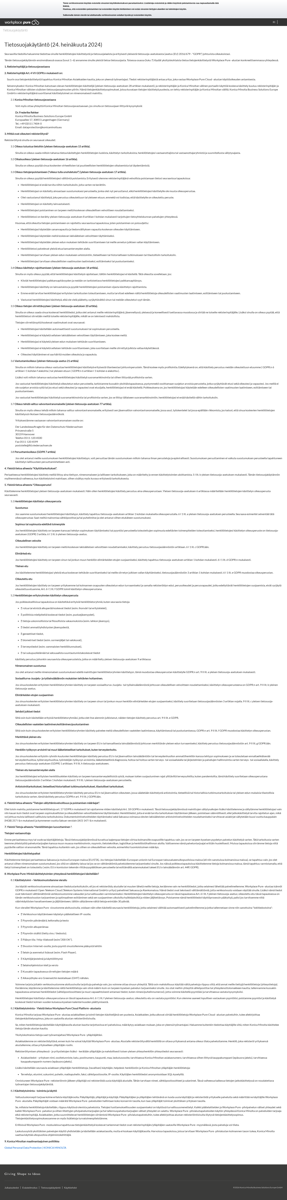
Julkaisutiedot (11, 1187)
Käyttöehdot (70, 1187)
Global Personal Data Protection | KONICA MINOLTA (35, 1147)
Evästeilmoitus (29, 1187)
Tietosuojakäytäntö (51, 1187)
